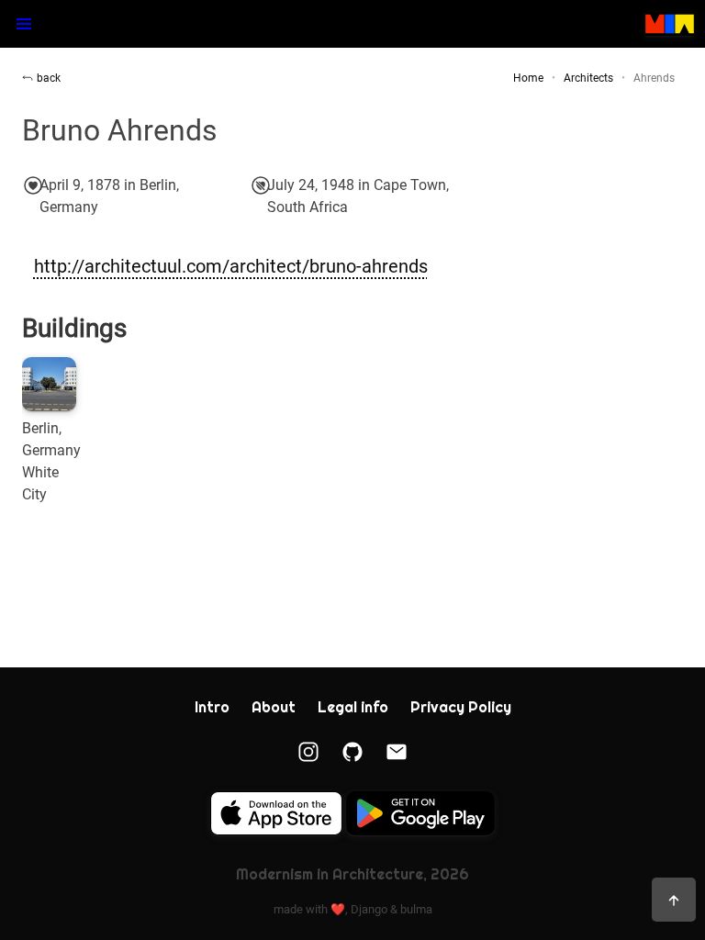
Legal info (353, 707)
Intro (212, 707)
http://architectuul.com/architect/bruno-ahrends (231, 266)
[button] (24, 24)
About (274, 707)
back (49, 78)
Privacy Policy (460, 707)
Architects (588, 78)
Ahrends (654, 78)
